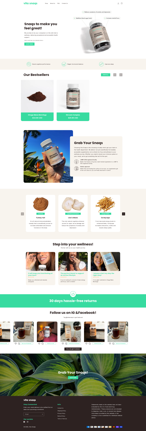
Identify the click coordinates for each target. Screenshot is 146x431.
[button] (121, 3)
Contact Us (60, 408)
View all (105, 74)
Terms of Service (62, 418)
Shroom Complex (73, 115)
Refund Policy (61, 416)
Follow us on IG (36, 343)
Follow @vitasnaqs (73, 349)
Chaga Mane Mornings (37, 115)
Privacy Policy (61, 413)
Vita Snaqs (32, 427)
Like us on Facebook (12, 343)
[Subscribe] (42, 414)
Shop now (73, 377)
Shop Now (29, 44)
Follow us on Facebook (59, 343)
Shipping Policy (62, 410)
